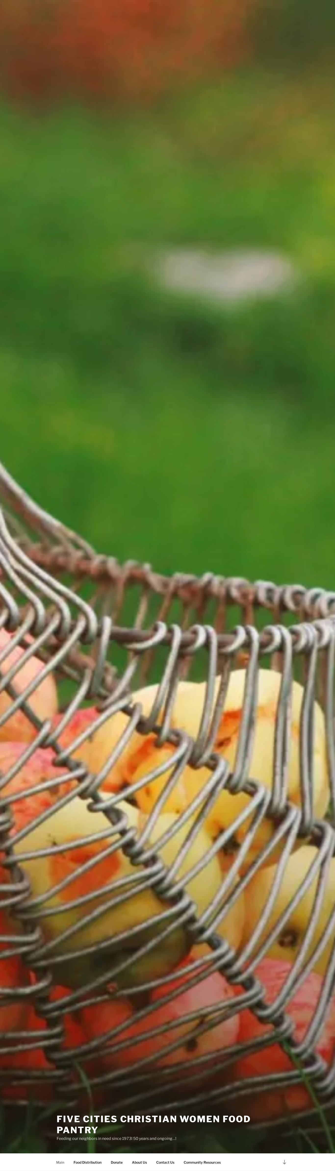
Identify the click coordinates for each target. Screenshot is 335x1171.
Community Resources (202, 1162)
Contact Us (165, 1162)
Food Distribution (88, 1162)
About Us (139, 1162)
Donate (117, 1162)
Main (60, 1162)
